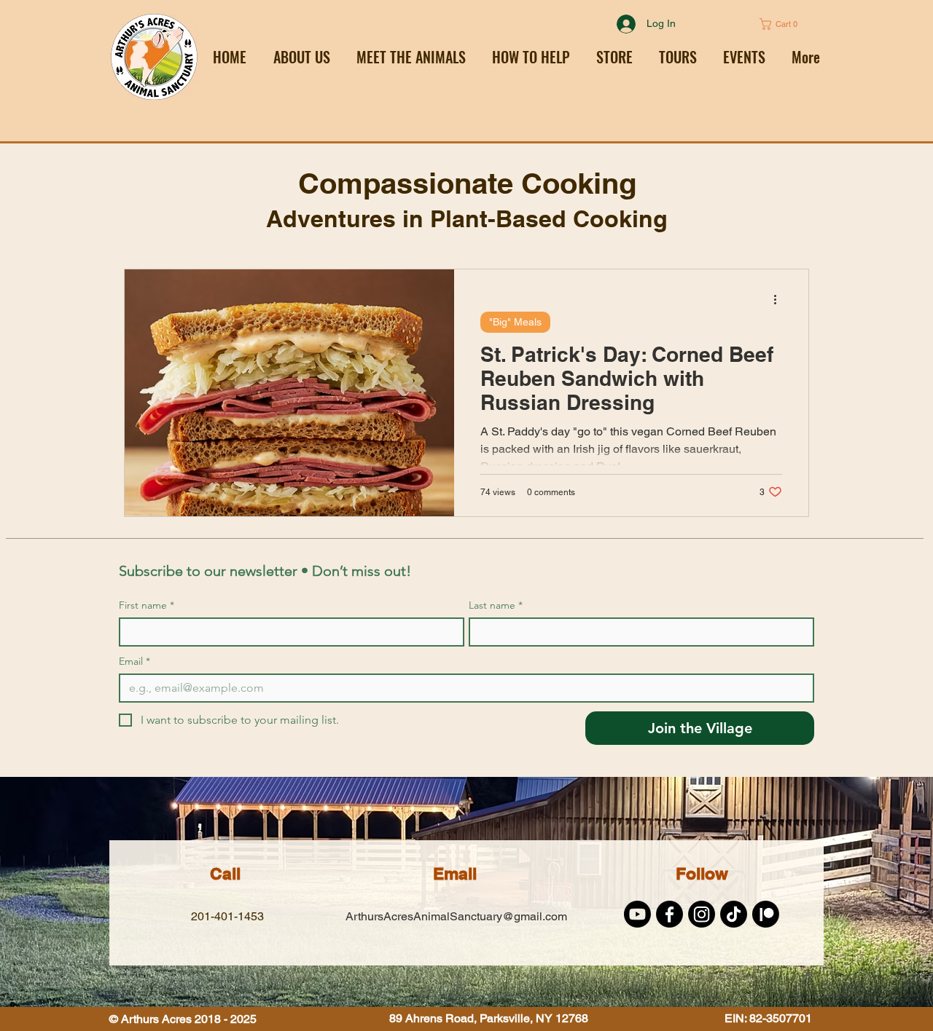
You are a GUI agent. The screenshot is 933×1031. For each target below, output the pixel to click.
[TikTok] (733, 914)
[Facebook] (669, 914)
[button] (531, 56)
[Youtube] (637, 914)
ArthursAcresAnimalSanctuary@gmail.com (456, 916)
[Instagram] (701, 914)
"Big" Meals (515, 322)
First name (146, 605)
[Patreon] (765, 914)
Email (134, 661)
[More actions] (780, 299)
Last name (496, 605)
